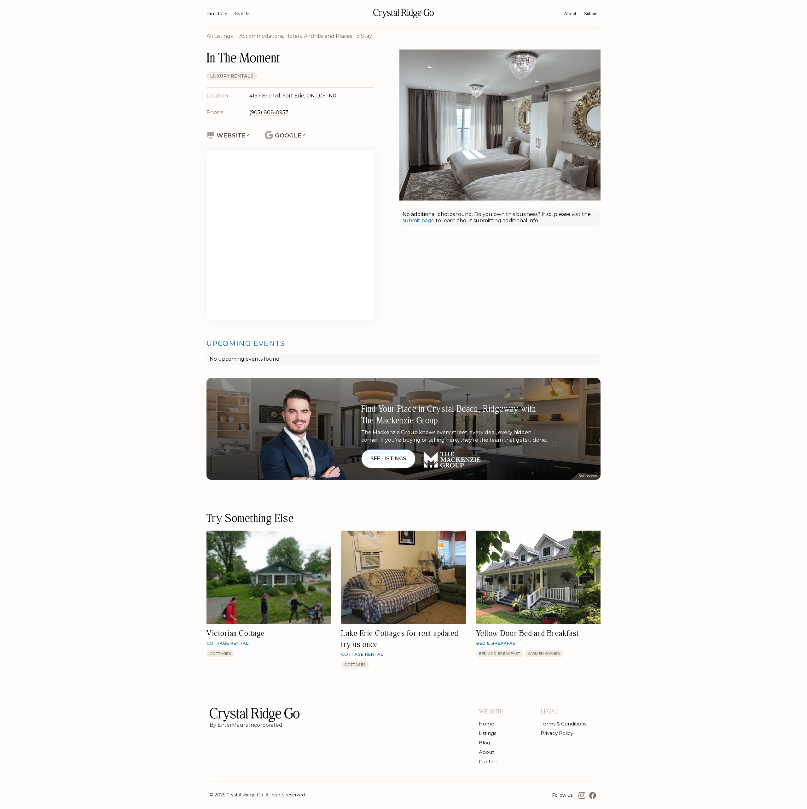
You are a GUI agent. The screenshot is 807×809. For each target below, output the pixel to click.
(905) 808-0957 (268, 112)
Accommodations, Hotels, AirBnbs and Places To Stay (305, 36)
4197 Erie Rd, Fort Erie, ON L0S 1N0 (292, 96)
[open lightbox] (500, 125)
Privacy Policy (557, 733)
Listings (487, 733)
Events (242, 13)
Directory (217, 13)
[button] (591, 13)
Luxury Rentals (231, 76)
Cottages (220, 653)
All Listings (219, 36)
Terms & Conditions (563, 724)
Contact (488, 762)
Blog (484, 743)
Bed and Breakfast (499, 653)
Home (486, 724)
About (570, 13)
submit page (419, 221)
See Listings (388, 459)
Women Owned (544, 653)
